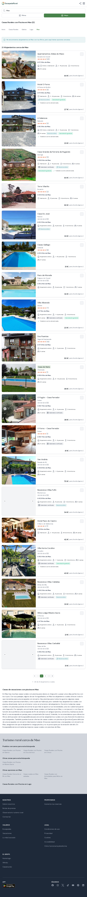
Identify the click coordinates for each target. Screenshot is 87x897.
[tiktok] (68, 886)
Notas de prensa (9, 808)
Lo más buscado (9, 837)
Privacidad (48, 833)
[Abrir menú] (83, 3)
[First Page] (34, 675)
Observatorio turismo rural (13, 812)
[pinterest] (78, 886)
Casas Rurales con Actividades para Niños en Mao (53, 776)
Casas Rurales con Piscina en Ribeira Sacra (11, 763)
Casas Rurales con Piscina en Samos (11, 751)
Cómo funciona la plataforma (55, 846)
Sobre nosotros (9, 804)
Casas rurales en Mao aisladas (30, 775)
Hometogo (7, 858)
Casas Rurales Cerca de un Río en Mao (12, 775)
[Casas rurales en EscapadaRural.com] (10, 3)
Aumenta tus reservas (53, 804)
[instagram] (57, 886)
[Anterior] (5, 64)
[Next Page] (49, 675)
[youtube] (73, 886)
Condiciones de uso (52, 829)
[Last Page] (52, 675)
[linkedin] (83, 886)
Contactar (7, 817)
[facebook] (52, 886)
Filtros (24, 15)
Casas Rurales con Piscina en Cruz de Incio (32, 751)
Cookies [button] (47, 837)
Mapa (66, 15)
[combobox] (43, 10)
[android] (9, 886)
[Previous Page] (37, 675)
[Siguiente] (32, 64)
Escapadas (7, 829)
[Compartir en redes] (80, 3)
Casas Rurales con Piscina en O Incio (53, 751)
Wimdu (5, 862)
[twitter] (63, 886)
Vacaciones (7, 833)
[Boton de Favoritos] (81, 54)
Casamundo (7, 867)
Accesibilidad (49, 842)
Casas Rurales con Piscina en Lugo (17, 784)
